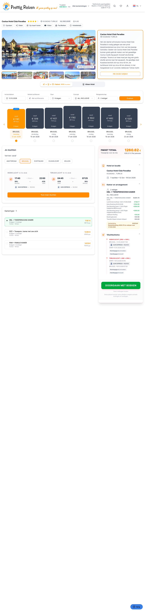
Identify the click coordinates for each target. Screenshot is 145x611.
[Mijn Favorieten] (121, 6)
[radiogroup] (48, 233)
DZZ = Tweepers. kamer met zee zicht (23, 231)
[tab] (56, 84)
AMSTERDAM (11, 161)
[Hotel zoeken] (114, 6)
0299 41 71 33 (105, 8)
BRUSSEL (25, 161)
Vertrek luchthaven (34, 94)
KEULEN (67, 161)
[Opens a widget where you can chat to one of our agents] (136, 607)
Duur (52, 94)
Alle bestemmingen (79, 6)
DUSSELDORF (54, 161)
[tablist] (72, 84)
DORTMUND (38, 161)
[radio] (7, 220)
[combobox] (61, 98)
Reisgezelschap (101, 94)
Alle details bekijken (120, 74)
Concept (76, 94)
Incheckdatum (9, 94)
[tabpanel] (72, 197)
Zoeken (130, 98)
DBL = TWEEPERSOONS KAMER (21, 220)
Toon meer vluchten (48, 195)
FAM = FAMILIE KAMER (18, 243)
